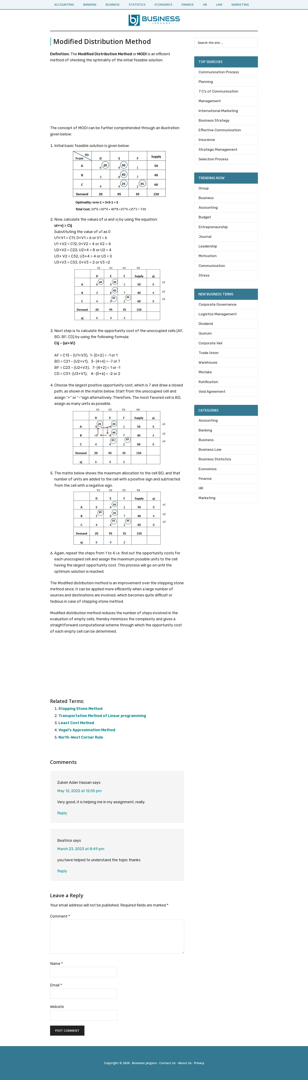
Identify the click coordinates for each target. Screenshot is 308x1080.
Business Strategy (214, 120)
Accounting (208, 207)
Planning (206, 82)
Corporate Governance (218, 304)
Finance (205, 478)
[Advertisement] (117, 95)
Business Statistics (215, 459)
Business (206, 198)
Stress (204, 275)
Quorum (205, 333)
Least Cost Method (76, 723)
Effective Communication (220, 130)
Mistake (205, 372)
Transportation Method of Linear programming (102, 715)
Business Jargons (144, 1063)
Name (56, 963)
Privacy (199, 1063)
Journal (205, 236)
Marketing (207, 498)
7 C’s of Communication (218, 91)
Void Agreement (212, 391)
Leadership (208, 246)
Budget (205, 217)
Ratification (208, 382)
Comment (60, 916)
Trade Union (209, 353)
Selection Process (213, 159)
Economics (208, 469)
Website (57, 1006)
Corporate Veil (210, 343)
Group (204, 188)
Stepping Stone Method (80, 708)
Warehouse (208, 362)
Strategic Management (218, 149)
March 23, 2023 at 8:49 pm (80, 849)
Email (56, 985)
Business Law (210, 449)
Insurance (207, 140)
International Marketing (218, 111)
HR (201, 488)
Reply (62, 813)
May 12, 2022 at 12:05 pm (79, 791)
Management (210, 101)
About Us (185, 1063)
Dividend (206, 324)
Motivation (208, 256)
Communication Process (219, 72)
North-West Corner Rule (80, 737)
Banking (205, 430)
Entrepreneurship (213, 227)
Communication (212, 266)
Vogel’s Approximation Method (86, 730)
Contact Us (167, 1063)
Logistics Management (218, 314)
